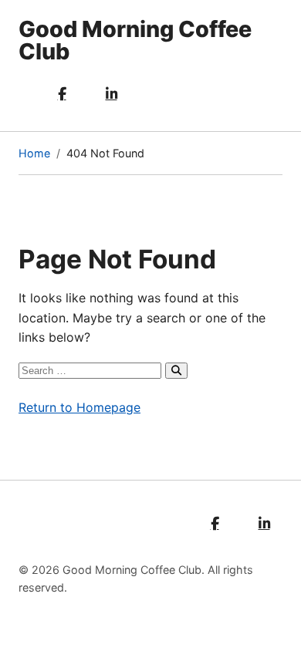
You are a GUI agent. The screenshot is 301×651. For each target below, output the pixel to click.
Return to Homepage (79, 407)
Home (34, 153)
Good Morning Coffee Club (135, 40)
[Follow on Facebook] (61, 94)
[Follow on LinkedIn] (111, 94)
